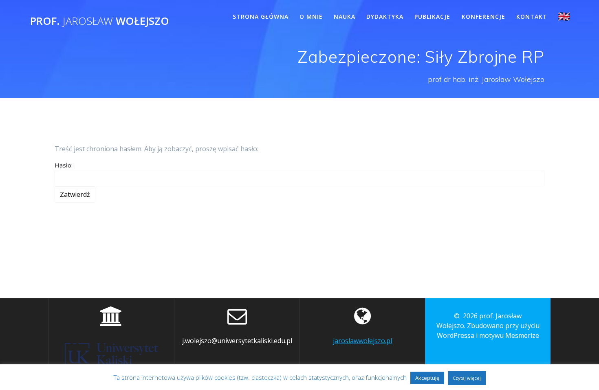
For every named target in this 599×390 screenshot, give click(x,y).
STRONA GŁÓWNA (260, 16)
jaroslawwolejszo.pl (362, 340)
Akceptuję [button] (427, 377)
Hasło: (64, 165)
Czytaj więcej (467, 378)
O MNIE (311, 16)
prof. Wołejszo (99, 21)
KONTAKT (531, 16)
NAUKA (344, 16)
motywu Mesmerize (509, 335)
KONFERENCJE (483, 16)
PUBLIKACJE (432, 16)
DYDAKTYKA (384, 16)
